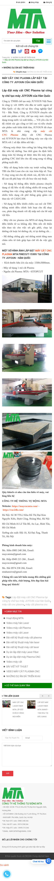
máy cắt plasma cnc (36, 604)
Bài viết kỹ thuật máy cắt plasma (24, 637)
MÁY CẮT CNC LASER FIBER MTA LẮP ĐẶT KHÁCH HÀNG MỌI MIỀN (18, 709)
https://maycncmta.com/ (25, 506)
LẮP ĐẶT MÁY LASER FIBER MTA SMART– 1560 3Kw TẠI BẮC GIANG (43, 709)
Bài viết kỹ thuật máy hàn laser (22, 642)
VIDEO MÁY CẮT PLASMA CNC (23, 671)
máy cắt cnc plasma (13, 604)
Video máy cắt (14, 661)
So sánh (4, 865)
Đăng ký (48, 2)
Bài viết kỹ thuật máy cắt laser (22, 647)
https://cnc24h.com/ (13, 509)
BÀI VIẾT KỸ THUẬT (17, 666)
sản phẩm (20, 2)
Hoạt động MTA (15, 618)
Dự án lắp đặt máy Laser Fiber (22, 652)
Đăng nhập (34, 2)
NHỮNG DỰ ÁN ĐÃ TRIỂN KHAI (24, 57)
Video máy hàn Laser (17, 623)
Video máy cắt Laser (17, 632)
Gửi (7, 773)
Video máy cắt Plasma (18, 627)
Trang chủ (6, 57)
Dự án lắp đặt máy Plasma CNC (23, 656)
